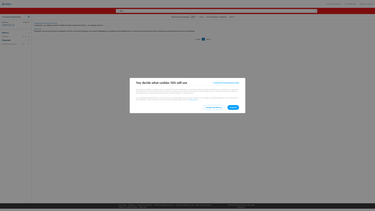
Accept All (233, 107)
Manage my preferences (214, 107)
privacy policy (192, 99)
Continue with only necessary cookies (226, 83)
